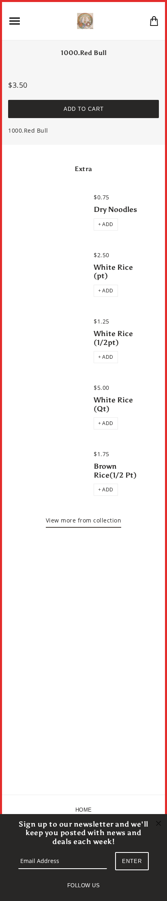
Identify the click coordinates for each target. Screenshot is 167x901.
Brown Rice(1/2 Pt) (115, 471)
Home (83, 810)
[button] (106, 224)
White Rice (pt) (113, 272)
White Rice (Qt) (113, 404)
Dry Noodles (115, 209)
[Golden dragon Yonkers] (85, 20)
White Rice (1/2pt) (113, 338)
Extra (83, 169)
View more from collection (84, 520)
